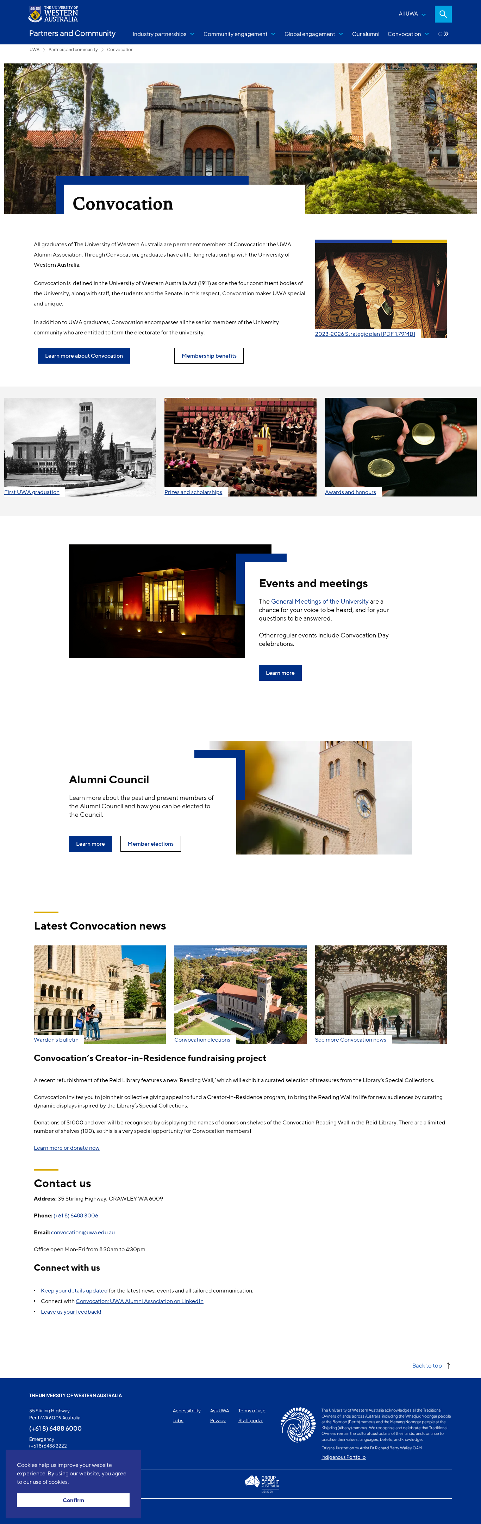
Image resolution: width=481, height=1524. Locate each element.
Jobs (178, 1420)
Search (443, 14)
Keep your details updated (74, 1291)
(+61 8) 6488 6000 (55, 1428)
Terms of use (252, 1410)
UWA (34, 49)
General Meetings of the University (320, 601)
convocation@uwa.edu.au (83, 1232)
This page (39, 1511)
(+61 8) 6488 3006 (76, 1216)
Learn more (280, 673)
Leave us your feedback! (71, 1312)
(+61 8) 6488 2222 (48, 1446)
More (446, 33)
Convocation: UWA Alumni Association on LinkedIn (140, 1301)
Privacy (218, 1420)
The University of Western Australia (75, 1395)
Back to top (427, 1365)
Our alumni (365, 33)
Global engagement (310, 33)
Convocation (404, 33)
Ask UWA (219, 1410)
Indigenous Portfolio (343, 1457)
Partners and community (73, 49)
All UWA (408, 13)
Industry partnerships (160, 33)
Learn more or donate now (67, 1148)
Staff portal (250, 1420)
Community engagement (236, 33)
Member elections (150, 844)
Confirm (73, 1500)
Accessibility (187, 1410)
